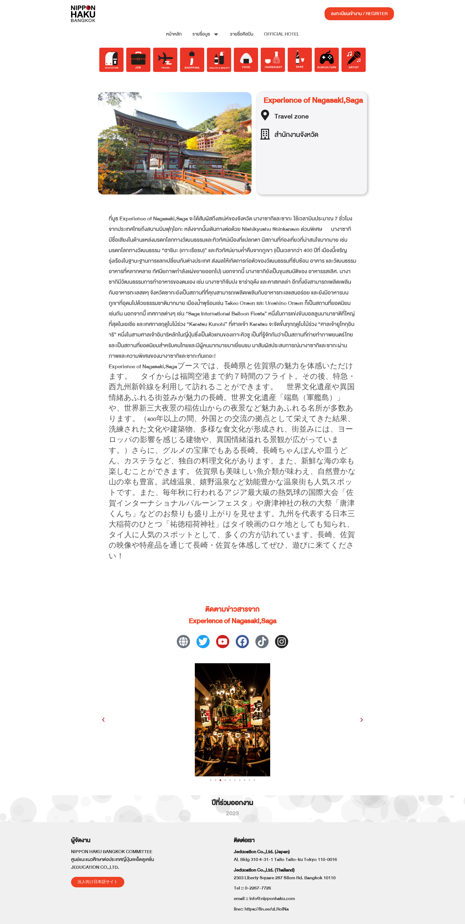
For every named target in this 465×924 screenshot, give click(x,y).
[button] (103, 719)
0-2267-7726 (258, 888)
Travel (283, 116)
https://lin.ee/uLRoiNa (267, 909)
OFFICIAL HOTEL (281, 34)
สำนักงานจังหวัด (296, 134)
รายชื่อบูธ (201, 34)
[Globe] (183, 641)
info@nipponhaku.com (272, 898)
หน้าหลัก (174, 34)
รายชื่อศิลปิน (241, 34)
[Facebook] (242, 641)
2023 (232, 813)
